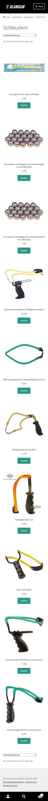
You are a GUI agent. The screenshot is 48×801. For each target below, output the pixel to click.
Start (8, 17)
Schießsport (17, 17)
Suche (24, 796)
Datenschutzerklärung (13, 782)
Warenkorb (37, 794)
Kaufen (24, 105)
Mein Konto (8, 796)
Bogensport (29, 17)
